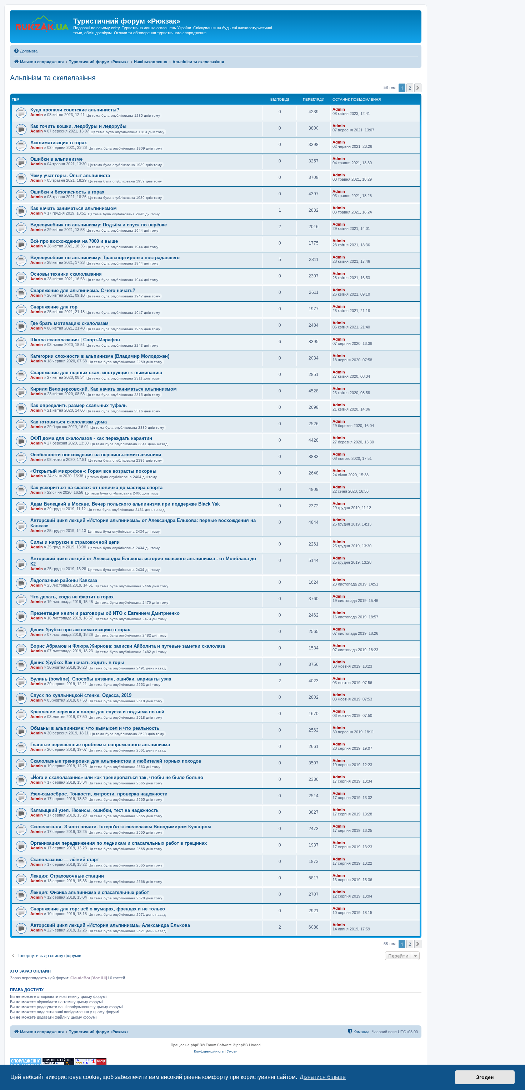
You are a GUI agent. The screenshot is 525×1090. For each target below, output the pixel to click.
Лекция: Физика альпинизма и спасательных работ (89, 892)
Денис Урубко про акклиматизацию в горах (80, 629)
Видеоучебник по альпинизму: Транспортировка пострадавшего (105, 257)
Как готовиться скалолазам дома (68, 422)
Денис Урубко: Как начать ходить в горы (77, 662)
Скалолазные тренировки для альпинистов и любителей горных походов (115, 761)
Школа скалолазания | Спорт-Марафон (75, 339)
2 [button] (410, 88)
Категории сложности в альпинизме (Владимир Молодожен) (99, 356)
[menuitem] (26, 51)
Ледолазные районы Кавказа (63, 580)
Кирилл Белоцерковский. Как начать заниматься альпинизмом (103, 389)
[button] (417, 88)
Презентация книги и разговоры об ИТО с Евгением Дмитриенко (105, 613)
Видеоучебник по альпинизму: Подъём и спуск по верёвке (98, 224)
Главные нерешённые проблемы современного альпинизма (100, 744)
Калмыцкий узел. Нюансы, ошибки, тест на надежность (94, 810)
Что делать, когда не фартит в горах (72, 596)
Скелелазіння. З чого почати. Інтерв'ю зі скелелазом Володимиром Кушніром (120, 826)
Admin (36, 114)
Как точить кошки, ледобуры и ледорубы (78, 126)
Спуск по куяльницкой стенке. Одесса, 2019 (80, 695)
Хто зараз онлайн (30, 971)
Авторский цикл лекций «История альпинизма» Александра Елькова (110, 925)
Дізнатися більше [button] (323, 1077)
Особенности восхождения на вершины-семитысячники (95, 454)
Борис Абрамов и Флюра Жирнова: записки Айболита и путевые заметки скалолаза (127, 646)
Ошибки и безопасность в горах (67, 192)
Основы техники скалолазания (66, 274)
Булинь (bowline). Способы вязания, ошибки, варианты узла (100, 679)
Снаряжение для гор (54, 307)
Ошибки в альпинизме (56, 159)
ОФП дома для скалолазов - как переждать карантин (91, 438)
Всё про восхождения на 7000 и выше (74, 241)
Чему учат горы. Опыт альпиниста (70, 175)
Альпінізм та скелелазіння (53, 78)
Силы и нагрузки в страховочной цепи (75, 542)
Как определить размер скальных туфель (78, 405)
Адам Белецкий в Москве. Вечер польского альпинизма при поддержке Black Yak (125, 504)
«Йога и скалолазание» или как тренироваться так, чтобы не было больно (116, 777)
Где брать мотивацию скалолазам (69, 323)
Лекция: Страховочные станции (67, 876)
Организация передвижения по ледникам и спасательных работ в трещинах (118, 843)
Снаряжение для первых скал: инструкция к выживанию (96, 372)
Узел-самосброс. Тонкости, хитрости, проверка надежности (99, 794)
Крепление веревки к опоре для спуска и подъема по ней (97, 711)
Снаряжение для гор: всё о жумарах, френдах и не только (97, 908)
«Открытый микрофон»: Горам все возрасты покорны (93, 471)
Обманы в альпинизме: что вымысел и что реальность (94, 728)
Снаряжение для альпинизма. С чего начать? (82, 290)
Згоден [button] (485, 1077)
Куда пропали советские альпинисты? (74, 109)
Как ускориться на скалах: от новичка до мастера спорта (96, 487)
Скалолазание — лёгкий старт (64, 859)
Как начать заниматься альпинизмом (73, 208)
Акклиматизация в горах (58, 142)
